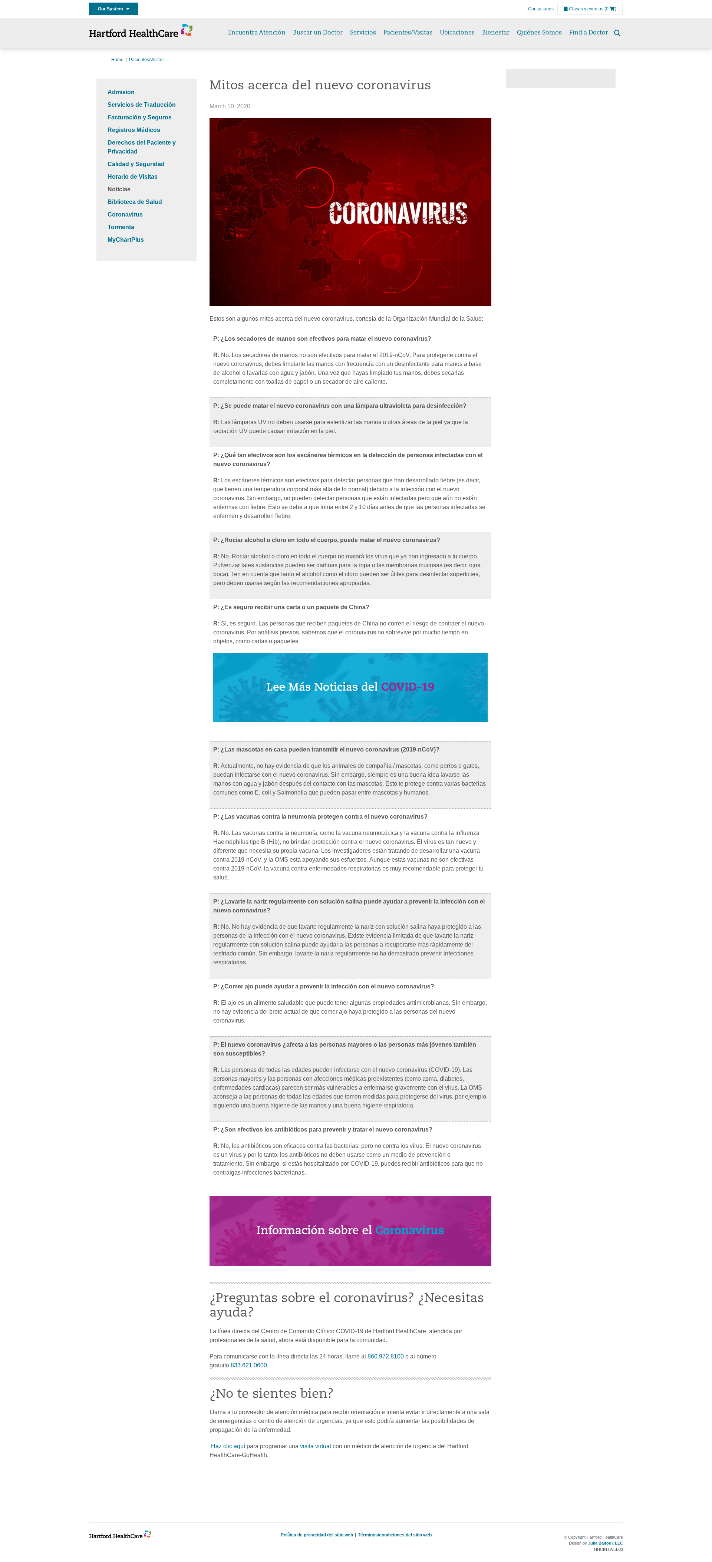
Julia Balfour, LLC (605, 1543)
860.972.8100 (385, 1356)
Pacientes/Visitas (407, 33)
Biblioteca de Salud (135, 202)
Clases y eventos (585, 8)
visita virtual (316, 1446)
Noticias (119, 189)
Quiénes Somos (539, 33)
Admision (121, 92)
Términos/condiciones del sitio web (395, 1535)
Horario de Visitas (133, 177)
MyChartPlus (126, 240)
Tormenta (121, 227)
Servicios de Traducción (142, 105)
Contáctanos (541, 8)
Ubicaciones (457, 33)
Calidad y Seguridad (136, 164)
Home (117, 59)
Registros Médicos (134, 130)
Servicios (363, 33)
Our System (112, 8)
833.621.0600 (249, 1365)
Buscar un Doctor (318, 33)
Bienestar (496, 33)
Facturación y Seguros (140, 117)
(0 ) (610, 8)
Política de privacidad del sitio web (317, 1535)
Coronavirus (125, 214)
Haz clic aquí (227, 1446)
